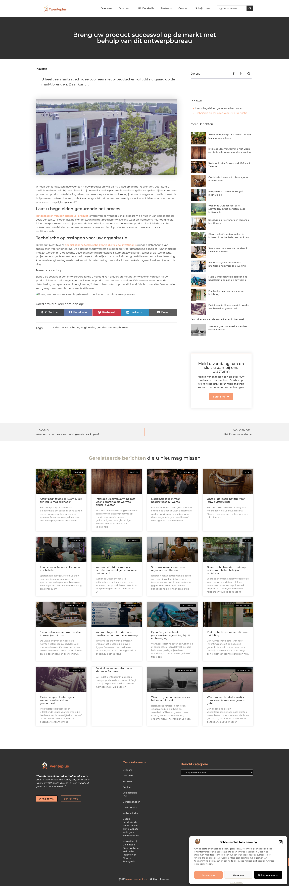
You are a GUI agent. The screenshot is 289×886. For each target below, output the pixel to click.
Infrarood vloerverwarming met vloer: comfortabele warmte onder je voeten (115, 501)
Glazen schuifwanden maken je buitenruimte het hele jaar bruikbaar (227, 570)
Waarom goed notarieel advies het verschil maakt (170, 698)
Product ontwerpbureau (113, 327)
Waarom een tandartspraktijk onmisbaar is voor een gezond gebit (226, 700)
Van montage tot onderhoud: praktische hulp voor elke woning (117, 633)
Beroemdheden (131, 801)
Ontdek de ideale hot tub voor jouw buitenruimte (226, 500)
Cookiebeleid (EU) (130, 794)
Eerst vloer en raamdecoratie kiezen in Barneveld (218, 319)
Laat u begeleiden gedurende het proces (219, 108)
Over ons (106, 8)
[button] (280, 842)
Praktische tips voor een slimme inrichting (227, 633)
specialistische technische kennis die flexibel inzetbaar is (101, 245)
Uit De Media (146, 8)
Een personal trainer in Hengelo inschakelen (60, 568)
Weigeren (238, 875)
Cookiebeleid (236, 882)
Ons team (125, 8)
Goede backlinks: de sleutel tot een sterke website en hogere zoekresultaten (131, 827)
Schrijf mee (202, 8)
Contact (183, 8)
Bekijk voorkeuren (268, 875)
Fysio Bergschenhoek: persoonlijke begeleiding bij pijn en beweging (171, 635)
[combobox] (232, 8)
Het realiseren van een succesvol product (62, 215)
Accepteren (208, 875)
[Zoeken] (250, 8)
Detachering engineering (80, 327)
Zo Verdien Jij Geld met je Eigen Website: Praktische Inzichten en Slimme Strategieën (131, 851)
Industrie (41, 68)
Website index (130, 813)
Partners (166, 8)
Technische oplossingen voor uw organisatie (221, 112)
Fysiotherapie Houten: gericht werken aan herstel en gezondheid (58, 700)
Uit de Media (130, 807)
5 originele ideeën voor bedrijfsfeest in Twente (165, 500)
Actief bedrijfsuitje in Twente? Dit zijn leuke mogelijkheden (61, 500)
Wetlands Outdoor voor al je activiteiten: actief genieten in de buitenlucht (226, 208)
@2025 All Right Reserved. (144, 879)
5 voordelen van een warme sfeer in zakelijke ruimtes (61, 633)
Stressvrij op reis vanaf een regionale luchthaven (168, 568)
